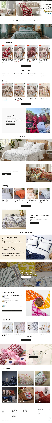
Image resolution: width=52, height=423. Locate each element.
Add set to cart (12, 310)
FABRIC (3, 411)
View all (26, 65)
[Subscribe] (49, 409)
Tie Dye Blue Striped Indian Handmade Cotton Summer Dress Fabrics (11, 305)
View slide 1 (25, 15)
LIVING (3, 410)
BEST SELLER (25, 411)
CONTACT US (14, 412)
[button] (2, 2)
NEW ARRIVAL (25, 410)
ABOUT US (10, 124)
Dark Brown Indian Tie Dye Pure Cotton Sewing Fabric (11, 300)
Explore (6, 174)
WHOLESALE (14, 416)
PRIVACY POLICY (15, 410)
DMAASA (5, 420)
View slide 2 (27, 15)
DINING (3, 412)
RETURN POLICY (15, 415)
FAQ (13, 411)
